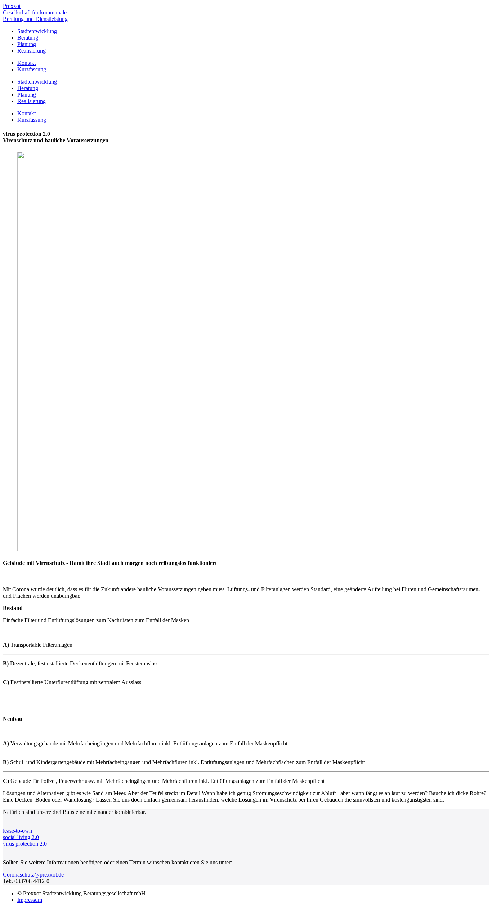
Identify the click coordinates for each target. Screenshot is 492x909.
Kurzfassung (31, 69)
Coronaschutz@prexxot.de (33, 875)
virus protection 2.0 (25, 844)
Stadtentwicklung (37, 31)
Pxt (35, 12)
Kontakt (26, 63)
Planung (26, 44)
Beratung (27, 38)
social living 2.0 (21, 837)
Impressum (29, 900)
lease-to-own (17, 831)
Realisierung (31, 51)
